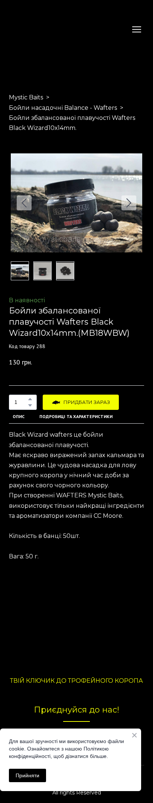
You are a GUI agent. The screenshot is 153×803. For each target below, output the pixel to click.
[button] (30, 399)
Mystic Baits (26, 97)
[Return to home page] (26, 29)
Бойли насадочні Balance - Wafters (63, 107)
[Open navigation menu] (136, 29)
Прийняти (27, 775)
